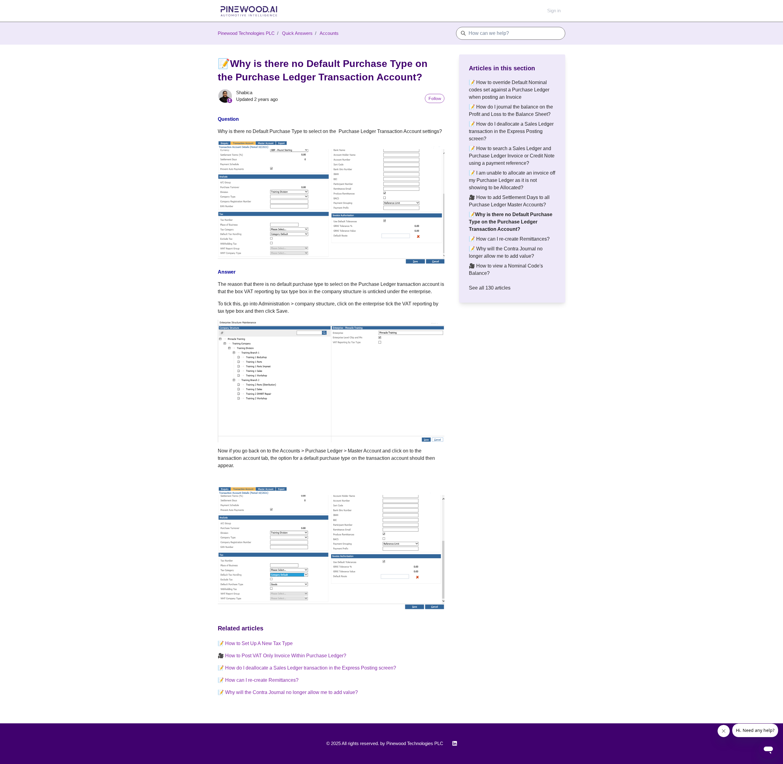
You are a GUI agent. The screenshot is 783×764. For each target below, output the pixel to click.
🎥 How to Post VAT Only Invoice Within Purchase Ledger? (282, 655)
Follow (435, 98)
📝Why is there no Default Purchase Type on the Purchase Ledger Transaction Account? (510, 222)
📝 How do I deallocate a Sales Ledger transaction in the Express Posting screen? (307, 667)
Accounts (329, 33)
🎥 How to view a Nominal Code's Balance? (506, 269)
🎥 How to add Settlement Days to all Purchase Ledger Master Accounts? (509, 201)
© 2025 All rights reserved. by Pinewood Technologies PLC (384, 743)
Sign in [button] (554, 10)
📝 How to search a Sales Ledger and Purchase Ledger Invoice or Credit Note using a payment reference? (512, 156)
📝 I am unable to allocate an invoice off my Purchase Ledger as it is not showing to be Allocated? (512, 180)
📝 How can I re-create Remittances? (258, 680)
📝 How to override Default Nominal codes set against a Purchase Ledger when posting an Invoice (509, 90)
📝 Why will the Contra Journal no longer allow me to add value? (288, 692)
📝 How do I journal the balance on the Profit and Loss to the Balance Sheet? (511, 110)
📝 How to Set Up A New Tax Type (255, 643)
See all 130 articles (489, 287)
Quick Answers (297, 33)
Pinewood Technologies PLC (246, 33)
